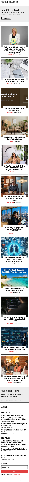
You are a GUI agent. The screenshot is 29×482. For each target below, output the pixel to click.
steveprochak (18, 54)
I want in (13, 471)
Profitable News (18, 202)
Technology (10, 323)
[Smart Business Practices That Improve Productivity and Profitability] (14, 217)
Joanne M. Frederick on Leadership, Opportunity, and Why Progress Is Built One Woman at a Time (14, 378)
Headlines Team (17, 83)
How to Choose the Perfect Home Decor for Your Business (14, 138)
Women (10, 382)
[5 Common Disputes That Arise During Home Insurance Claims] (14, 69)
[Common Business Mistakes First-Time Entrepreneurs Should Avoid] (14, 337)
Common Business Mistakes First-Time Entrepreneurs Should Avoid (14, 349)
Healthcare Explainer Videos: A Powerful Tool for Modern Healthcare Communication (14, 259)
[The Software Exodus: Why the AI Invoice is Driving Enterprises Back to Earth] (14, 307)
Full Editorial (17, 141)
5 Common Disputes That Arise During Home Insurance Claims (14, 80)
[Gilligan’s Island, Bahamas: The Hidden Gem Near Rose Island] (14, 278)
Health (11, 141)
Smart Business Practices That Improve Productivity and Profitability (14, 229)
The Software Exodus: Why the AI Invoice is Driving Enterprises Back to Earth (14, 319)
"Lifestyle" (11, 54)
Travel (10, 292)
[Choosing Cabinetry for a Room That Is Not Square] (14, 98)
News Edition (17, 263)
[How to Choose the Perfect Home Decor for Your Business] (14, 126)
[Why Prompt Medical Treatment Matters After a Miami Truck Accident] (14, 186)
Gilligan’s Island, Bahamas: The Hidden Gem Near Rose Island (14, 289)
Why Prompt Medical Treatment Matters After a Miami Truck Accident (14, 198)
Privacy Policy (17, 474)
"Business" (10, 202)
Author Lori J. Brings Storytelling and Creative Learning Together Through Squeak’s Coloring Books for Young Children (14, 50)
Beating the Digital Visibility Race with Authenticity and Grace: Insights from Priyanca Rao (14, 168)
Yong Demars (18, 171)
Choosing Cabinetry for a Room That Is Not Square (14, 109)
